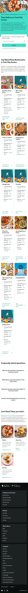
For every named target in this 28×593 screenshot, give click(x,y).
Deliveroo (5, 2)
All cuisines (5, 515)
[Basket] (18, 2)
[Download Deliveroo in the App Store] (5, 485)
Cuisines (7, 14)
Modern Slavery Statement (8, 572)
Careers (4, 540)
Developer (5, 538)
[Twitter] (4, 590)
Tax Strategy (5, 575)
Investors (5, 553)
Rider (4, 528)
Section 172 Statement (8, 577)
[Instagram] (7, 590)
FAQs (4, 560)
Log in (3, 48)
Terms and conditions (7, 565)
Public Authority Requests (8, 579)
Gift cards (5, 504)
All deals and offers (7, 518)
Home (2, 14)
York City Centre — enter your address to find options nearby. (13, 37)
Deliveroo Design (6, 556)
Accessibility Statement (8, 582)
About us (5, 548)
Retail (4, 535)
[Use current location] (24, 41)
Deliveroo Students (7, 500)
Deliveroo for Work (7, 497)
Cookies (4, 570)
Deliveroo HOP (6, 502)
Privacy (4, 568)
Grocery (4, 533)
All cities (4, 520)
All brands (5, 513)
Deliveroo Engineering (7, 558)
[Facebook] (2, 590)
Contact (4, 563)
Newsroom (5, 551)
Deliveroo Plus (6, 495)
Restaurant (5, 531)
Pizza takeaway (14, 14)
